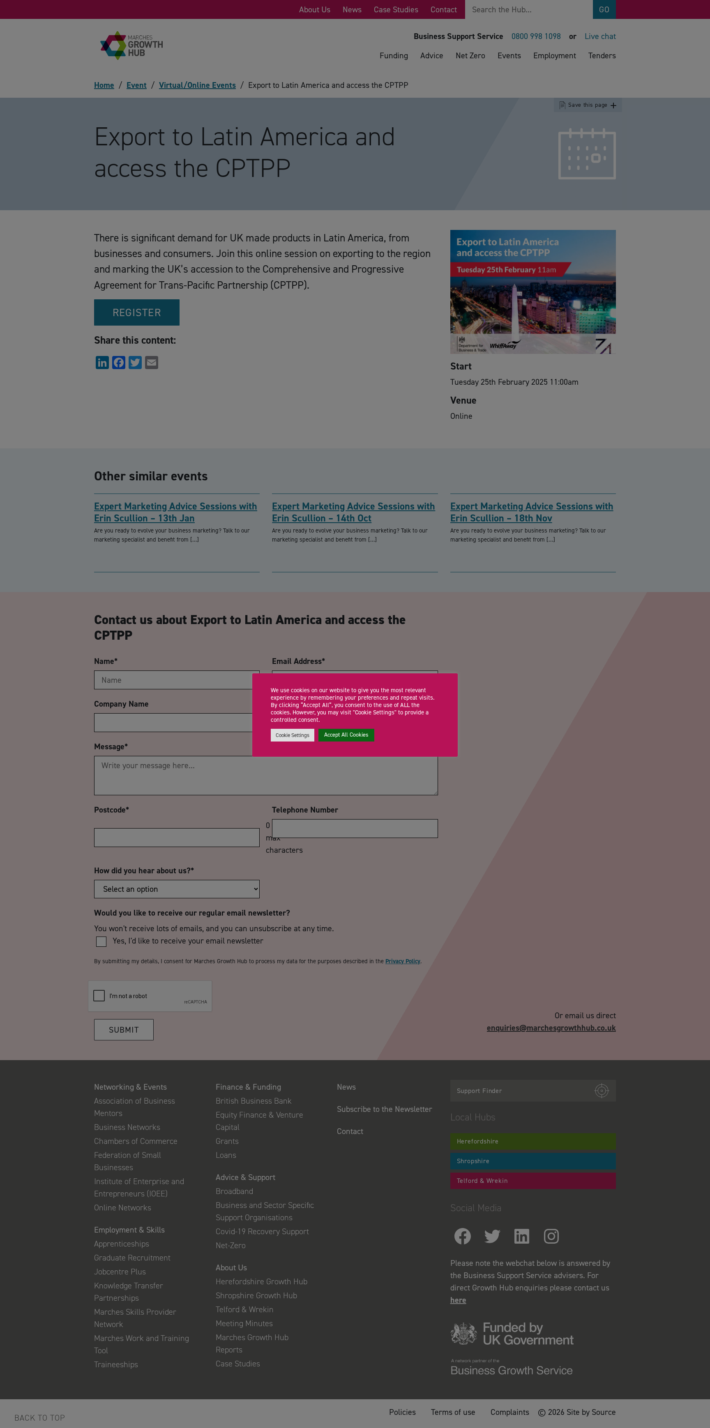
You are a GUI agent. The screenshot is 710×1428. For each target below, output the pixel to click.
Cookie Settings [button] (292, 735)
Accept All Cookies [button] (346, 735)
